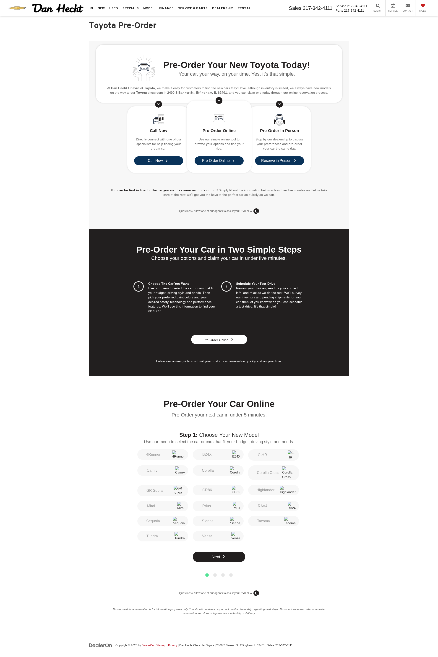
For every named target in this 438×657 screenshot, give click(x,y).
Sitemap (161, 645)
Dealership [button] (222, 8)
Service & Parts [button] (193, 8)
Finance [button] (166, 8)
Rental (244, 8)
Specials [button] (131, 8)
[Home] (91, 8)
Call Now (246, 211)
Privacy (172, 645)
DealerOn (148, 645)
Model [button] (149, 8)
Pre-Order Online (219, 340)
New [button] (101, 8)
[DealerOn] (100, 645)
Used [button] (113, 8)
